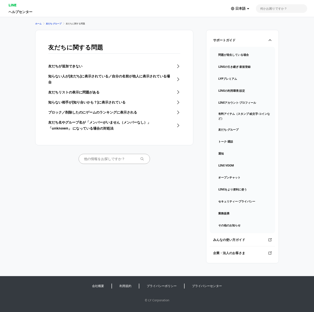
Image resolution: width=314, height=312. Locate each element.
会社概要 (98, 286)
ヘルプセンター (20, 11)
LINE (12, 5)
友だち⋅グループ (54, 23)
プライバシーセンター (207, 286)
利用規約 (125, 286)
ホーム (38, 23)
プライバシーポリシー (162, 286)
